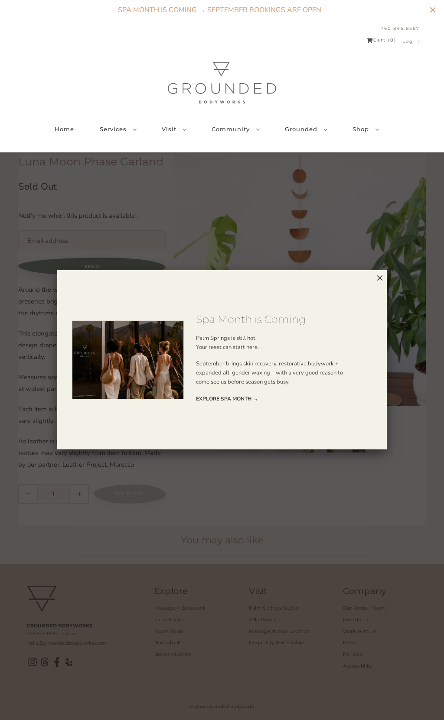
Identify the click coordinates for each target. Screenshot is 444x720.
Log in (411, 41)
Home (64, 129)
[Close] (379, 278)
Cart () (384, 40)
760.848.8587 (400, 28)
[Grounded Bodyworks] (222, 82)
